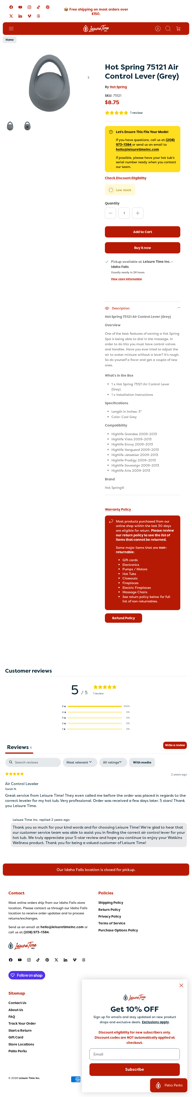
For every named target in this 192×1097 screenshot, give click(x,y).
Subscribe (134, 1069)
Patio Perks (17, 1051)
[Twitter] (11, 15)
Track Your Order (22, 1023)
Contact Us (17, 1003)
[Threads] (38, 15)
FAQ (11, 1017)
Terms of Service (112, 923)
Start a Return (20, 1030)
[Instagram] (29, 7)
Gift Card (15, 1037)
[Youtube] (20, 7)
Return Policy (109, 910)
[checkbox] (142, 762)
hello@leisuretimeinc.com (137, 149)
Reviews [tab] (19, 747)
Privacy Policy (109, 916)
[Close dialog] (181, 985)
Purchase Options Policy (118, 930)
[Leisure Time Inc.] (96, 29)
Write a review (175, 745)
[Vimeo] (29, 15)
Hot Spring (118, 87)
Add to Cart (142, 232)
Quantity (112, 203)
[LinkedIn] (20, 15)
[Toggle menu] (13, 28)
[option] (49, 83)
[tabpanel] (96, 803)
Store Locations (21, 1044)
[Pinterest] (47, 7)
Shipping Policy (110, 903)
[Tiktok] (38, 7)
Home (10, 40)
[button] (96, 706)
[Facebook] (11, 7)
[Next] (88, 77)
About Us (15, 1010)
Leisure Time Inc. (29, 1078)
